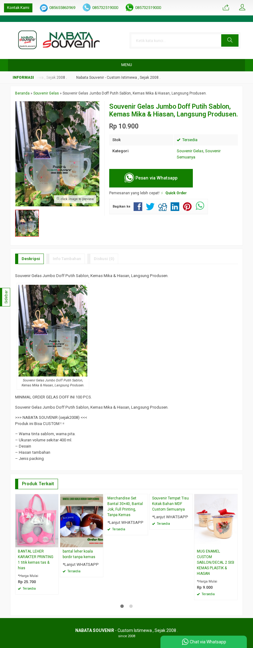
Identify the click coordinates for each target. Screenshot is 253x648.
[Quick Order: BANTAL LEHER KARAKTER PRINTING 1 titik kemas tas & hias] (55, 542)
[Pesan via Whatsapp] (226, 7)
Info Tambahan (67, 258)
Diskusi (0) (104, 258)
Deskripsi (31, 258)
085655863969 (62, 7)
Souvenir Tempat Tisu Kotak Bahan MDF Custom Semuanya (170, 503)
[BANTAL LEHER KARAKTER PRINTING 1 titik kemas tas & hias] (36, 520)
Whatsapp (44, 588)
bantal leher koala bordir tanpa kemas (79, 554)
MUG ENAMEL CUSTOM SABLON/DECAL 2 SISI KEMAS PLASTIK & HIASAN (215, 562)
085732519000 (105, 7)
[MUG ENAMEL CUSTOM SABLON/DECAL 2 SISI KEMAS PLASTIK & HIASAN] (215, 520)
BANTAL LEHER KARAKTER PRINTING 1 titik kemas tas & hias (35, 559)
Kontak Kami (18, 7)
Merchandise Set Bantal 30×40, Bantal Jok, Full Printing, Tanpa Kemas (125, 506)
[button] (229, 40)
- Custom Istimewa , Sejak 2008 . (126, 630)
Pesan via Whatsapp (155, 178)
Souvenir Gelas (190, 151)
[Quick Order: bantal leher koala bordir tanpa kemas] (99, 542)
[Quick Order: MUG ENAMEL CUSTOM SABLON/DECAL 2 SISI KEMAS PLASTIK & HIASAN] (233, 542)
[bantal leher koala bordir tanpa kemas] (81, 520)
